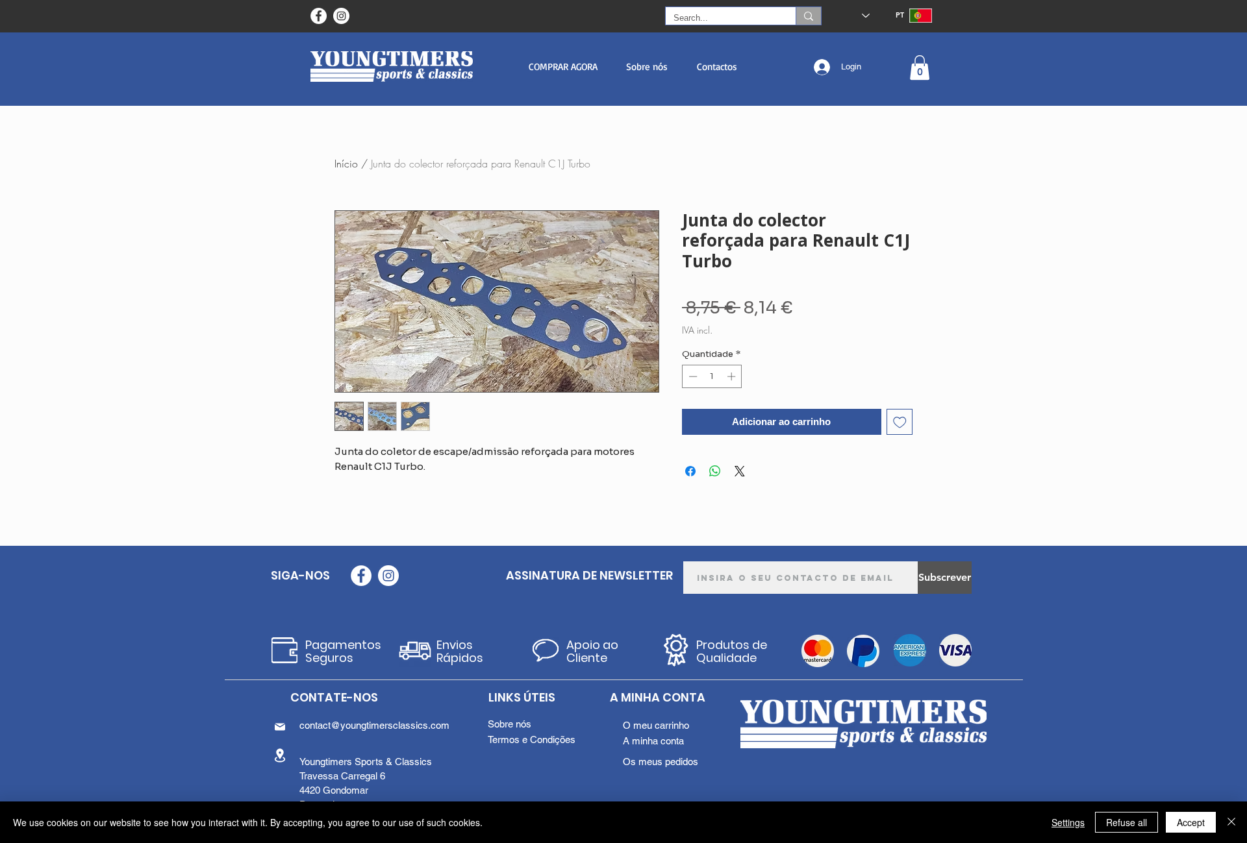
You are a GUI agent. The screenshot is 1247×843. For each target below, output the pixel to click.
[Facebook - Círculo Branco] (318, 16)
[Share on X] (740, 471)
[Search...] (808, 16)
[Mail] (279, 726)
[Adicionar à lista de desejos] (900, 422)
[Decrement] (691, 376)
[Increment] (732, 376)
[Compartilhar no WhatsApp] (715, 471)
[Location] (279, 755)
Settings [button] (1068, 822)
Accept (1191, 822)
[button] (563, 66)
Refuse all (1126, 822)
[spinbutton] (712, 376)
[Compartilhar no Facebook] (690, 471)
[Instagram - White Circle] (341, 16)
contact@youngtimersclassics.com (374, 725)
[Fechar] (1231, 822)
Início (346, 163)
